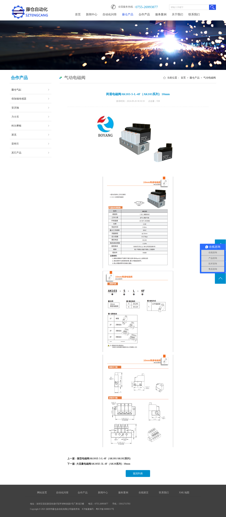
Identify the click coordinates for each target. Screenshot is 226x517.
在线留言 (143, 492)
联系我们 (194, 14)
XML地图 (184, 492)
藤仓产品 (127, 14)
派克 (13, 134)
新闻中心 (91, 14)
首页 (78, 14)
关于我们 (177, 14)
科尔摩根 (16, 125)
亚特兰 (15, 143)
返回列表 (138, 473)
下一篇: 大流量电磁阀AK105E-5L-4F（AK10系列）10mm (98, 463)
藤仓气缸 (16, 89)
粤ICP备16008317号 (105, 509)
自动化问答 (110, 14)
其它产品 (16, 152)
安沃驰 (15, 107)
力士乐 (15, 116)
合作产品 (144, 14)
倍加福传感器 (18, 98)
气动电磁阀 (209, 77)
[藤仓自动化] (30, 5)
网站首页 (42, 492)
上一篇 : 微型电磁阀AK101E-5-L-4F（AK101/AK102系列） (99, 458)
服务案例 (160, 14)
